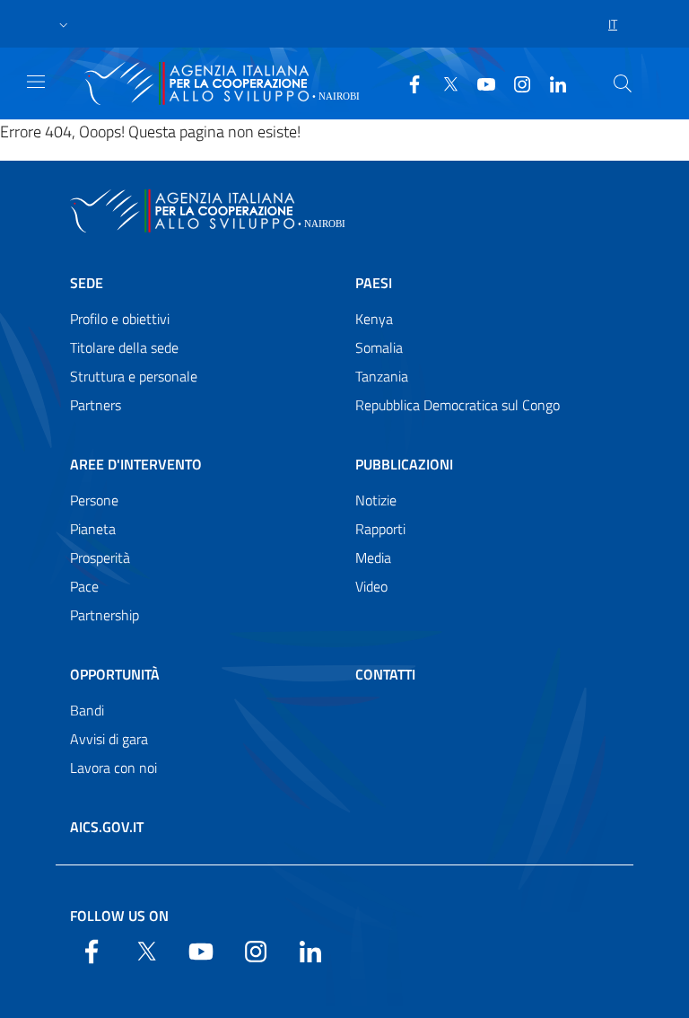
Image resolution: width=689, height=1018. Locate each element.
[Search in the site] (622, 83)
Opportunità (115, 674)
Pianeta (93, 529)
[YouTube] (479, 82)
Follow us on (119, 915)
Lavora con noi (113, 767)
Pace (84, 586)
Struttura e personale (133, 376)
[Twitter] (443, 82)
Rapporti (380, 529)
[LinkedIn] (551, 82)
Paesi (373, 283)
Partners (95, 405)
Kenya (374, 318)
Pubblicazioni (404, 464)
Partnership (104, 615)
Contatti (385, 674)
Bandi (87, 710)
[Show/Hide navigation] (36, 81)
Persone (94, 500)
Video (371, 586)
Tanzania (381, 376)
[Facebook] (407, 82)
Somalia (379, 347)
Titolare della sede (124, 347)
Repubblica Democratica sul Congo (457, 405)
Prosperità (100, 557)
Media (373, 557)
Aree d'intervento (136, 464)
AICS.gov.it (107, 827)
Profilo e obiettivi (120, 318)
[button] (64, 24)
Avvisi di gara (109, 739)
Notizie (376, 500)
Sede (86, 283)
